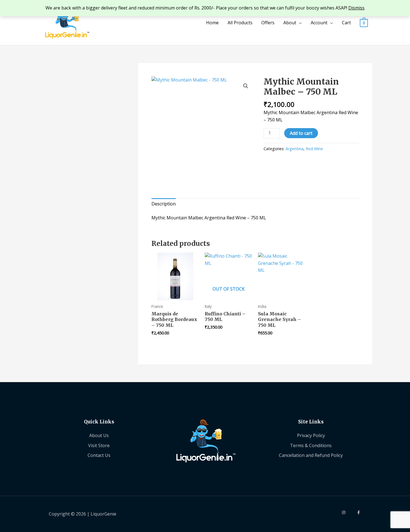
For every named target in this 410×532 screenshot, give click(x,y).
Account (319, 23)
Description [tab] (163, 204)
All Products (240, 23)
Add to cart (301, 133)
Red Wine (314, 148)
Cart (346, 23)
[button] (246, 86)
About (289, 23)
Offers (267, 23)
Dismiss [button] (356, 8)
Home (212, 23)
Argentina (294, 148)
